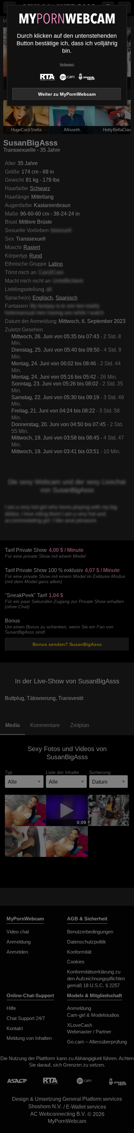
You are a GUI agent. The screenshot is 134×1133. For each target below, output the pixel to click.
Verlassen (67, 64)
